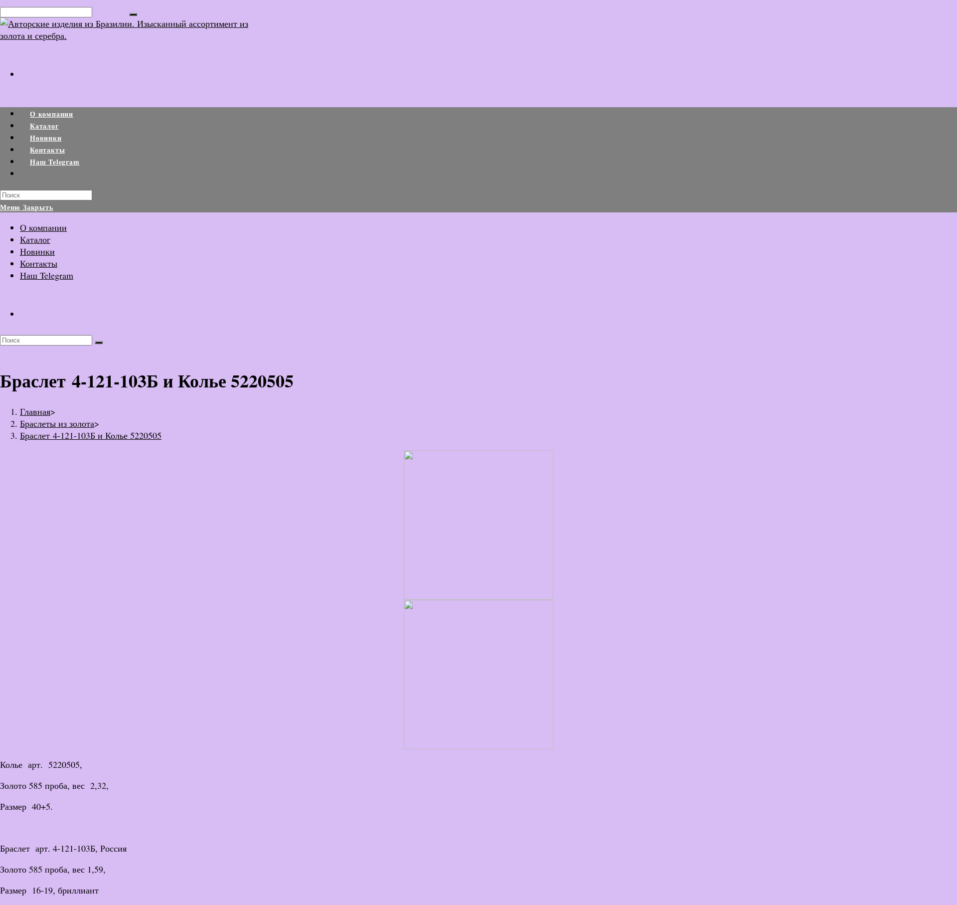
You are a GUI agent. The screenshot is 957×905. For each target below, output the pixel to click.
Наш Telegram (46, 275)
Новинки (37, 251)
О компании (43, 227)
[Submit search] (99, 342)
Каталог (35, 239)
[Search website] (30, 174)
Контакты (38, 263)
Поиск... (111, 11)
